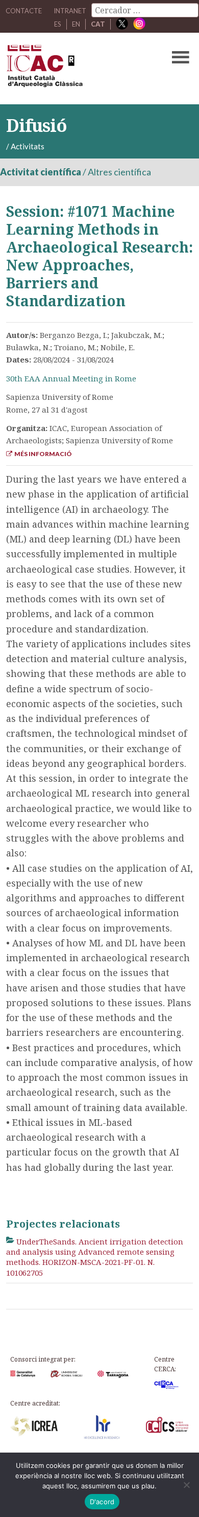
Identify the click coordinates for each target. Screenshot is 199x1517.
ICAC (80, 68)
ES (57, 24)
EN (76, 24)
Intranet (70, 11)
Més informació (42, 454)
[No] (186, 1485)
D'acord (102, 1502)
